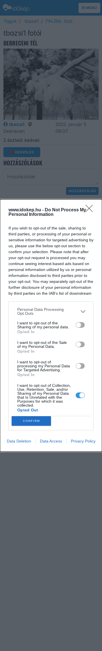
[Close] (91, 210)
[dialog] (51, 325)
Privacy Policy (83, 441)
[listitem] (51, 311)
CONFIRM (31, 420)
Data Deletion (19, 441)
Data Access (51, 441)
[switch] (80, 325)
